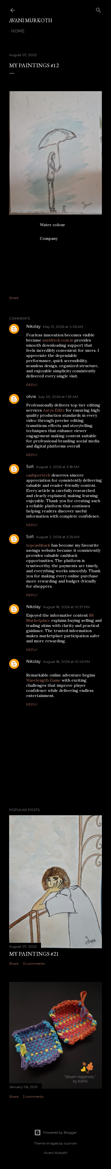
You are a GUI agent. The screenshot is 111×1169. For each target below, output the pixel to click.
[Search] (98, 9)
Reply (31, 385)
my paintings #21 (34, 953)
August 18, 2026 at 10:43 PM (66, 661)
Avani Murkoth (30, 20)
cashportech (38, 475)
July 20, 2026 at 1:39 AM (58, 397)
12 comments (34, 963)
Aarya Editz (54, 410)
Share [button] (13, 298)
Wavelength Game (43, 680)
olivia (31, 396)
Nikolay (33, 326)
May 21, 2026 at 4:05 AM (63, 326)
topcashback (38, 545)
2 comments (33, 1096)
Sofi (30, 466)
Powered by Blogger (60, 1132)
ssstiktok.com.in (57, 340)
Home (18, 31)
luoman (70, 1143)
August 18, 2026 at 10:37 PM (66, 607)
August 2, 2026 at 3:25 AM (57, 537)
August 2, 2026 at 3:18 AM (57, 467)
